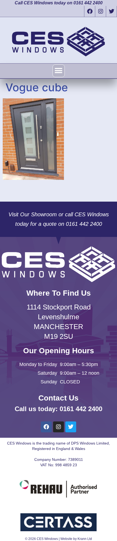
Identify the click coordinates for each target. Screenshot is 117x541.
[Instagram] (100, 11)
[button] (59, 70)
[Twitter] (111, 11)
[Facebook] (89, 11)
